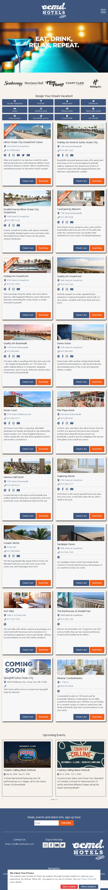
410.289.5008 (66, 217)
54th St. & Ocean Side (16, 615)
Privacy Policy (87, 879)
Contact (101, 874)
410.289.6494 (13, 551)
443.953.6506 (66, 686)
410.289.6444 (13, 150)
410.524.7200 (66, 284)
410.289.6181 (66, 418)
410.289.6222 (13, 485)
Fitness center (67, 111)
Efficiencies (93, 103)
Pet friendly (93, 118)
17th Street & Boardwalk (71, 146)
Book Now (43, 181)
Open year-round (93, 111)
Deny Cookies (69, 887)
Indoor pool (67, 103)
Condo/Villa (67, 118)
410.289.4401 (13, 351)
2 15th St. (64, 682)
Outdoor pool (41, 111)
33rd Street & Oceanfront (18, 216)
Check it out (28, 181)
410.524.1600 (13, 284)
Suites (14, 111)
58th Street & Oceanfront (71, 548)
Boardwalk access (40, 118)
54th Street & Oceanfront (71, 280)
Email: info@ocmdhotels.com (19, 844)
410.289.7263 (66, 150)
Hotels (6, 874)
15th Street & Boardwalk (71, 213)
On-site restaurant (14, 103)
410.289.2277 (13, 418)
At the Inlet (11, 547)
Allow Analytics (88, 887)
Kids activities (14, 118)
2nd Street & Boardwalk (70, 414)
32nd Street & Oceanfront (18, 146)
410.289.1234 (13, 220)
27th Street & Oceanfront (71, 347)
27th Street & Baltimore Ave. (19, 414)
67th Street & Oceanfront (18, 280)
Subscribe (66, 823)
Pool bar (41, 103)
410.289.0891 (66, 351)
